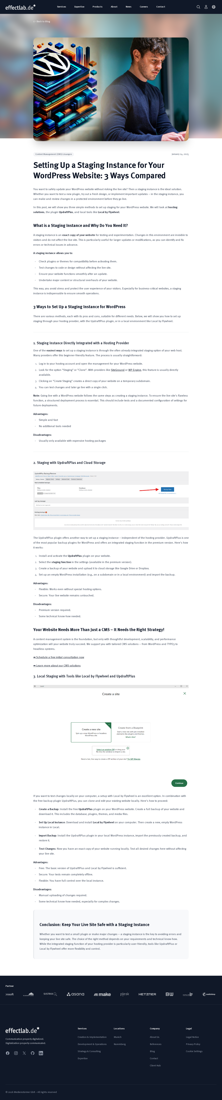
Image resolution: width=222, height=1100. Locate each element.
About (114, 7)
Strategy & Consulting (89, 1051)
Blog (152, 1051)
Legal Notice (192, 1037)
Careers (144, 7)
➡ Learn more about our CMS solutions (57, 666)
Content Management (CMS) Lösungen (53, 154)
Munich (117, 1037)
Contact (160, 7)
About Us (154, 1037)
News (128, 7)
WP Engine (134, 370)
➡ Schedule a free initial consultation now (58, 657)
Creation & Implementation (92, 1037)
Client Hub (155, 1066)
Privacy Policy (193, 1044)
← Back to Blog (41, 21)
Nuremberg (120, 1044)
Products (98, 7)
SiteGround (118, 370)
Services (61, 7)
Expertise (79, 7)
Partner (10, 986)
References (155, 1044)
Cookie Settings (194, 1051)
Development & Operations (92, 1044)
